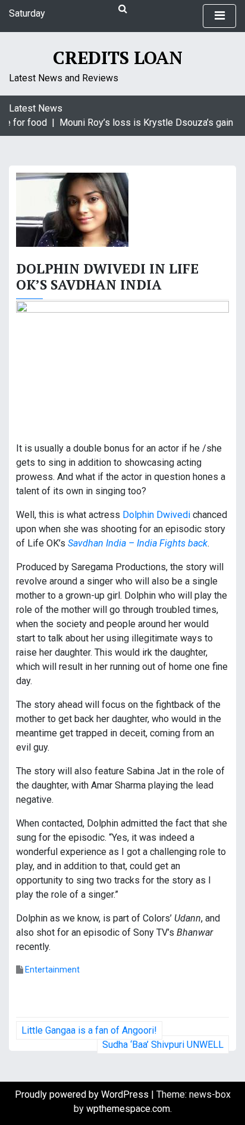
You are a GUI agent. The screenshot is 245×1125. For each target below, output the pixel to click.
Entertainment (52, 969)
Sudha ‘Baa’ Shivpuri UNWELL (163, 1044)
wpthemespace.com (128, 1108)
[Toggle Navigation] (219, 16)
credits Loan (118, 57)
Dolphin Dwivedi (156, 514)
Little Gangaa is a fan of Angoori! (89, 1030)
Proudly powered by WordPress (83, 1094)
